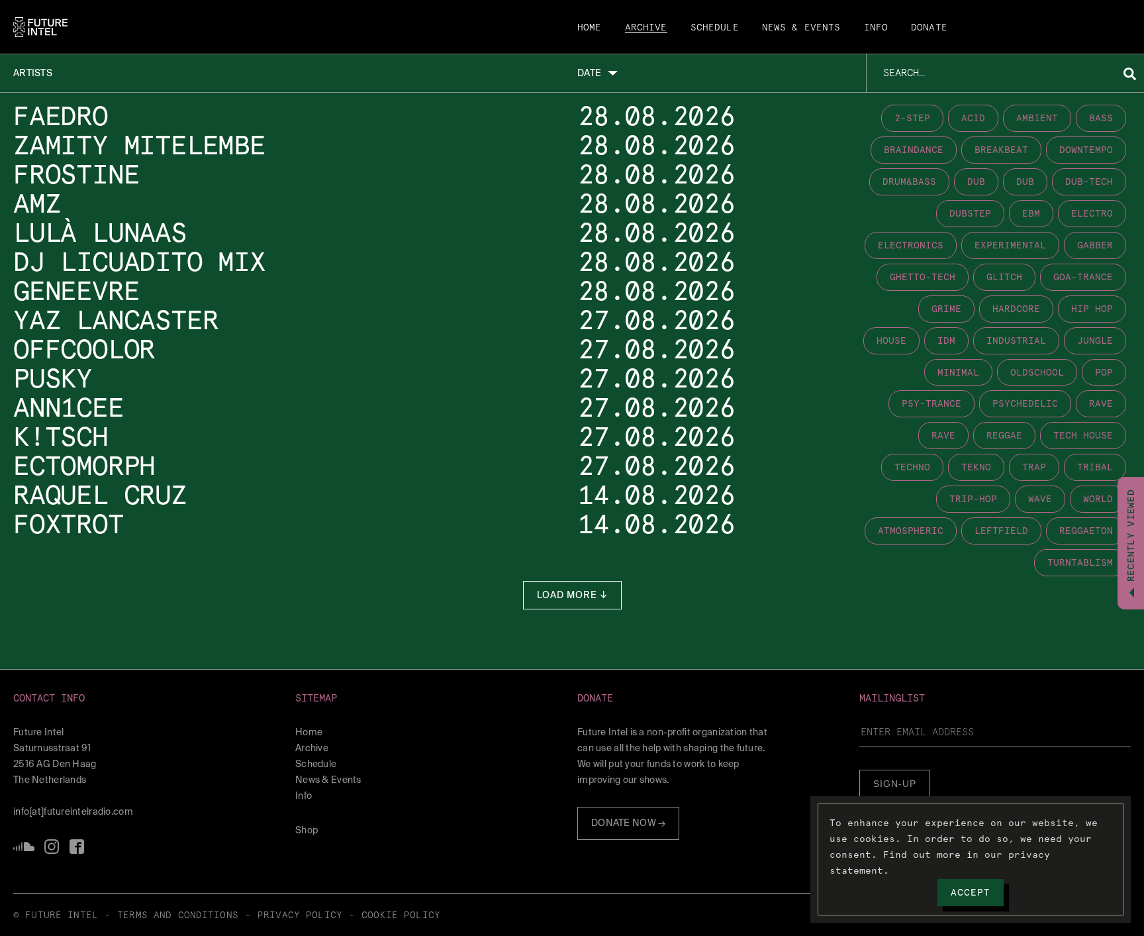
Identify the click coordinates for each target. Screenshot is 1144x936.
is (51, 846)
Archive (646, 27)
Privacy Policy (300, 915)
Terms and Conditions (177, 915)
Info (876, 27)
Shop (306, 830)
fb (77, 846)
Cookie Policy (400, 915)
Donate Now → (628, 823)
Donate (929, 27)
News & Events (801, 27)
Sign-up (894, 783)
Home (589, 27)
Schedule (715, 27)
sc (23, 846)
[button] (149, 698)
